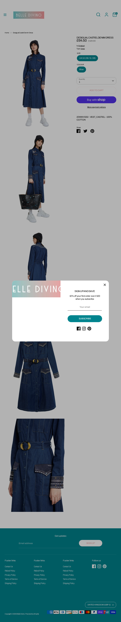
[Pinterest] (89, 328)
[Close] (104, 284)
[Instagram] (84, 328)
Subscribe (85, 318)
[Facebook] (79, 328)
